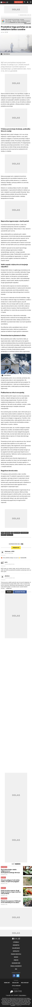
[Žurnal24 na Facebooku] (14, 975)
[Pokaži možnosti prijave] (27, 2)
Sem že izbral (27, 23)
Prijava (9, 592)
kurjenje (7, 532)
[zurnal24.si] (4, 2)
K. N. (6, 32)
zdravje (3, 534)
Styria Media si (22, 995)
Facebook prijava (20, 592)
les (12, 532)
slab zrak (17, 532)
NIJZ (2, 532)
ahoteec (7, 576)
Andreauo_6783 (9, 551)
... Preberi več (18, 1005)
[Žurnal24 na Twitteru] (17, 975)
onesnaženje (24, 532)
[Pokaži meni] (30, 2)
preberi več (16, 547)
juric (6, 562)
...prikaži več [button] (9, 588)
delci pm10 (10, 534)
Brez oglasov (18, 2)
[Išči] (24, 2)
